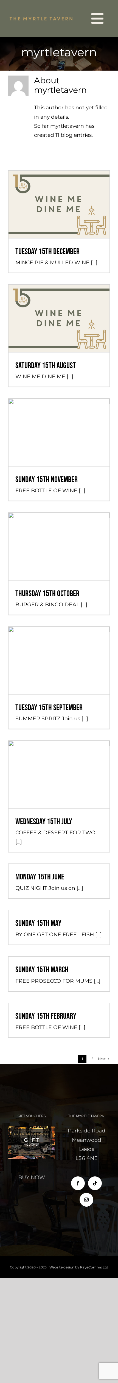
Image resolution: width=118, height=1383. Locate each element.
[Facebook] (78, 1183)
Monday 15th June (39, 877)
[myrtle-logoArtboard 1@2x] (41, 18)
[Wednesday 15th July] (59, 774)
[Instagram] (86, 1200)
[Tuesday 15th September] (59, 660)
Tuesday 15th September (59, 646)
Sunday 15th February (45, 1016)
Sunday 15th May (38, 923)
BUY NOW (31, 1177)
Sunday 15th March (41, 970)
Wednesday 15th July (59, 765)
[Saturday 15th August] (59, 318)
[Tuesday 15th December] (59, 204)
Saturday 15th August (59, 304)
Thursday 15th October (59, 532)
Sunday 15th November (59, 418)
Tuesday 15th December (59, 190)
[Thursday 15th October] (59, 546)
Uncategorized (59, 220)
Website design (61, 1267)
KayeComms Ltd (94, 1267)
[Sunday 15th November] (59, 432)
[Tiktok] (95, 1183)
